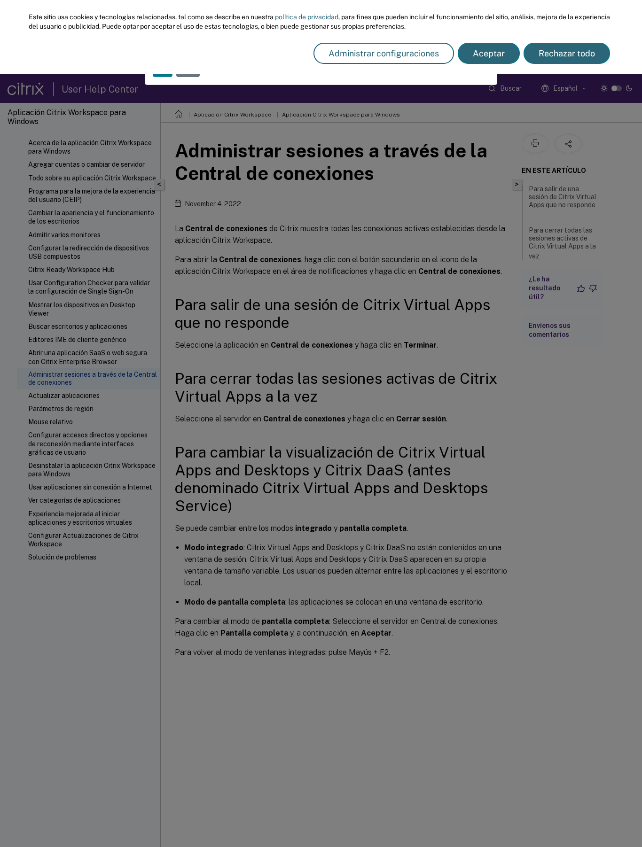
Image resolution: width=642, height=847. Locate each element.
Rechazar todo (567, 53)
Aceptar (489, 53)
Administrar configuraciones (384, 53)
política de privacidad (306, 17)
